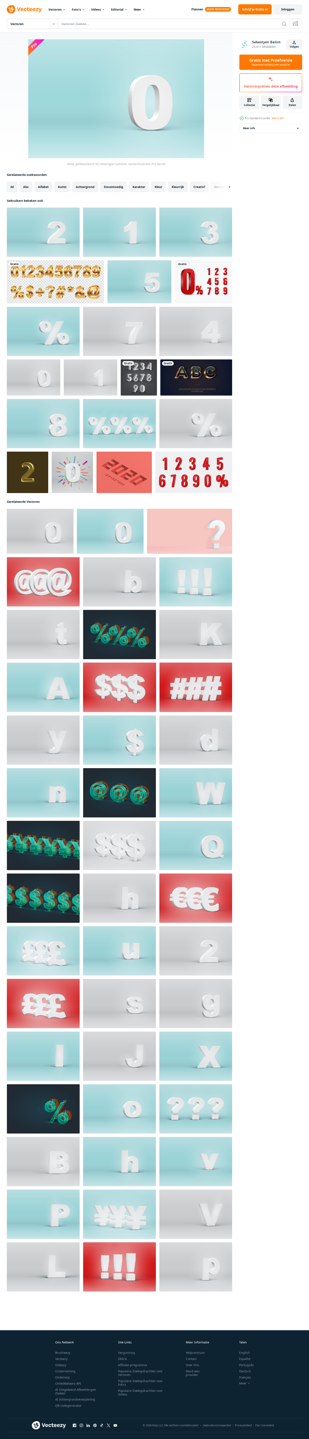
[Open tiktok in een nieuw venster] (101, 1425)
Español (244, 1359)
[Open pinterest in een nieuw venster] (95, 1425)
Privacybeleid (243, 1425)
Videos (96, 9)
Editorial (117, 9)
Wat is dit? (278, 118)
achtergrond (85, 187)
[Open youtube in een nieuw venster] (115, 1425)
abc (26, 187)
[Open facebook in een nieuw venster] (74, 1425)
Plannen (197, 9)
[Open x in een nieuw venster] (108, 1425)
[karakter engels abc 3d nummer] (139, 377)
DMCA (122, 1359)
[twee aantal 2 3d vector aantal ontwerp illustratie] (27, 472)
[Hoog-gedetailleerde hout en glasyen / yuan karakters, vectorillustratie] (43, 845)
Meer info (249, 128)
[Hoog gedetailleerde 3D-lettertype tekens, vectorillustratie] (119, 423)
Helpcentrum (195, 1353)
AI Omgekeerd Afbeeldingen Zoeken (75, 1391)
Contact (191, 1359)
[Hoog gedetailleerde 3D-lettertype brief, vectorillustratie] (43, 687)
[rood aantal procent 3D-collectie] (203, 281)
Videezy (60, 1365)
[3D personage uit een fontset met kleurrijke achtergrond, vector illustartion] (72, 472)
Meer (137, 9)
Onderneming (65, 1371)
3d (12, 187)
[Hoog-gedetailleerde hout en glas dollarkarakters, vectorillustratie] (43, 898)
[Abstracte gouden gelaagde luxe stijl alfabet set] (196, 377)
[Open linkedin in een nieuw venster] (88, 1425)
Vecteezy (61, 1359)
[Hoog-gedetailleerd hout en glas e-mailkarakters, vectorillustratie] (119, 792)
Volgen (294, 46)
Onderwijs (62, 1377)
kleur (158, 187)
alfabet (43, 187)
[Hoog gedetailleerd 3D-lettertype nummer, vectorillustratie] (43, 232)
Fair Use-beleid (264, 1425)
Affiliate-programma (132, 1365)
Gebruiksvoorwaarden (217, 1425)
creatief (199, 187)
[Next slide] (226, 187)
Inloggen (287, 9)
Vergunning (126, 1353)
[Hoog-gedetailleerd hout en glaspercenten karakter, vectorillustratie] (43, 1109)
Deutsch (245, 1371)
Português (246, 1365)
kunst (62, 187)
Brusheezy (62, 1353)
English (244, 1353)
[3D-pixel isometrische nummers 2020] (124, 472)
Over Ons (192, 1365)
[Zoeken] (284, 23)
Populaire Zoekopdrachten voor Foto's (140, 1383)
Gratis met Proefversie (270, 62)
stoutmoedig (113, 187)
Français (245, 1377)
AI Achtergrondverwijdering (75, 1399)
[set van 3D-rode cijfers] (193, 472)
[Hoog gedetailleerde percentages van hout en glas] (119, 634)
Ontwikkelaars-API (68, 1383)
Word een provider (193, 1373)
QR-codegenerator (68, 1406)
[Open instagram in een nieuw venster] (81, 1425)
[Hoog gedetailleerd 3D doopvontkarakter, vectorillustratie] (43, 331)
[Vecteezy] (24, 9)
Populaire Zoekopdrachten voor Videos (140, 1392)
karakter (139, 187)
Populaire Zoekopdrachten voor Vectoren (140, 1373)
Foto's (76, 9)
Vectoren (55, 9)
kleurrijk (178, 187)
